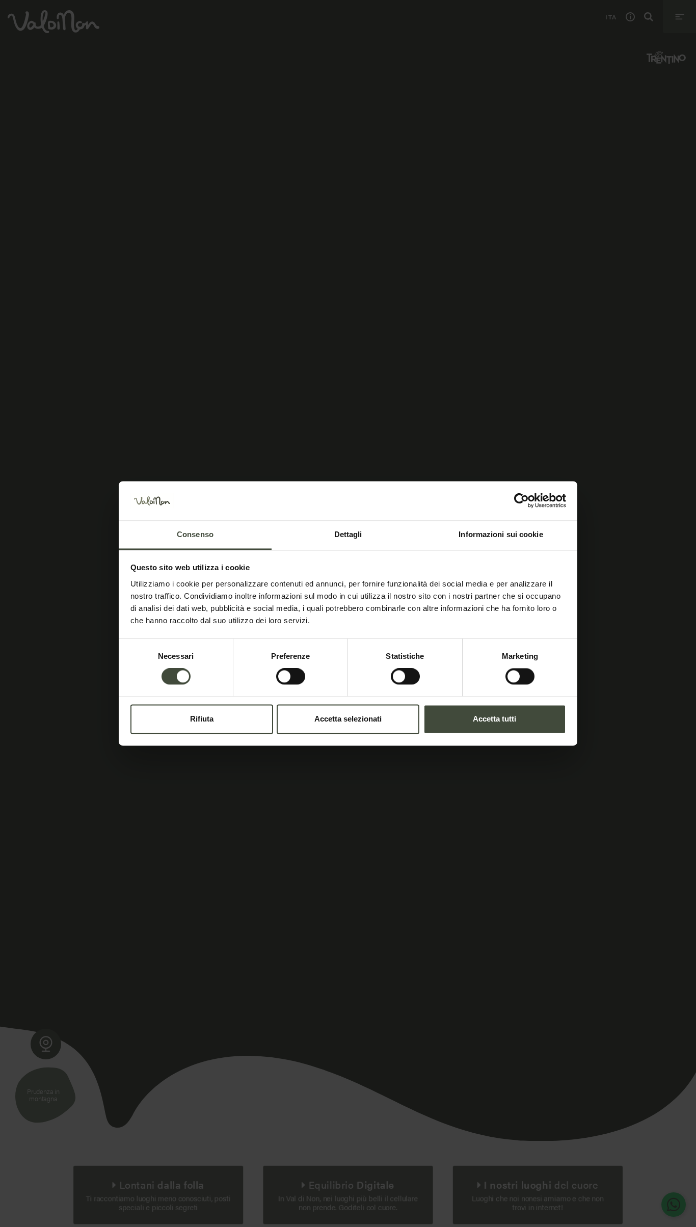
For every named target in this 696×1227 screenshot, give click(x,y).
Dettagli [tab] (348, 534)
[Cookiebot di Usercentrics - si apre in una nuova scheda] (521, 501)
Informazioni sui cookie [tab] (501, 534)
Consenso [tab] (195, 534)
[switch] (290, 677)
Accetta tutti (494, 718)
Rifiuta (201, 718)
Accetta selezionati (348, 718)
